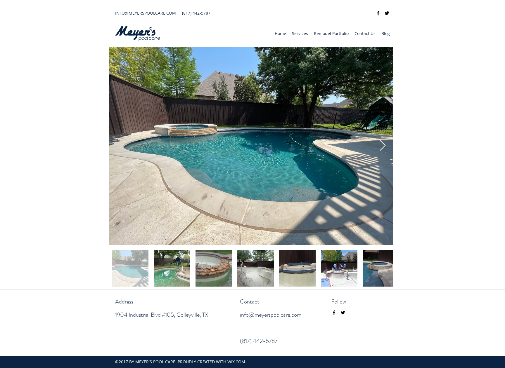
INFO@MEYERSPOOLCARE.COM (145, 13)
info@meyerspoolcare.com (270, 315)
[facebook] (378, 13)
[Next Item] (382, 145)
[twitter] (387, 13)
